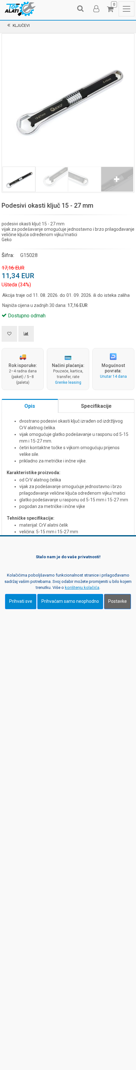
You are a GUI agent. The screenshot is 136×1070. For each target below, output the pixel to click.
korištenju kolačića (82, 587)
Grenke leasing (68, 382)
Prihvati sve (20, 601)
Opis (29, 406)
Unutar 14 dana (113, 376)
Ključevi (21, 25)
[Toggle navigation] (126, 8)
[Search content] (80, 8)
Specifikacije (96, 406)
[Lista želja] (9, 334)
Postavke (117, 601)
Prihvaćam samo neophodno (70, 601)
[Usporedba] (26, 334)
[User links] (95, 8)
